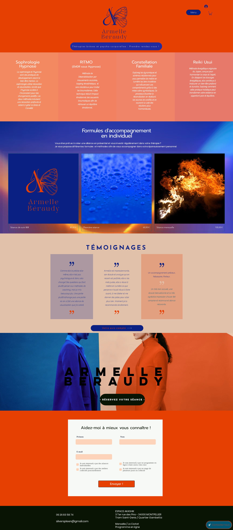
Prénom (80, 437)
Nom (122, 437)
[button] (210, 13)
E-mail (80, 452)
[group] (116, 192)
